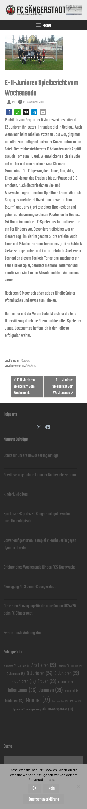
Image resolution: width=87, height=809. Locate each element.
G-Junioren (66, 682)
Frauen (47, 681)
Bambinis (63, 666)
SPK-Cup (75, 701)
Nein (51, 788)
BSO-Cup (76, 666)
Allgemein (25, 361)
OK (34, 788)
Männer (38, 700)
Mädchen (14, 701)
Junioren (51, 690)
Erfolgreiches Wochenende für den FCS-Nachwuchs (40, 567)
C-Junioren (16, 674)
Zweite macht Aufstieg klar (22, 632)
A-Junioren (10, 666)
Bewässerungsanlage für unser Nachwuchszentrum (40, 475)
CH (13, 102)
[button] (9, 112)
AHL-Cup (23, 666)
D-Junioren (39, 673)
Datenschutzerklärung (43, 799)
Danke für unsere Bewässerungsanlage (31, 455)
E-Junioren (30, 366)
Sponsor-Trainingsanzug (29, 709)
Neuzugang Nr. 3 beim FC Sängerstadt (29, 586)
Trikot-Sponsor (60, 709)
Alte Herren (43, 665)
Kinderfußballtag (16, 494)
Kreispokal (72, 691)
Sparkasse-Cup (60, 701)
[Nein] (78, 786)
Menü (47, 25)
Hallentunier (22, 690)
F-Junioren (24, 681)
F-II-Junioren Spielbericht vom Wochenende (24, 386)
